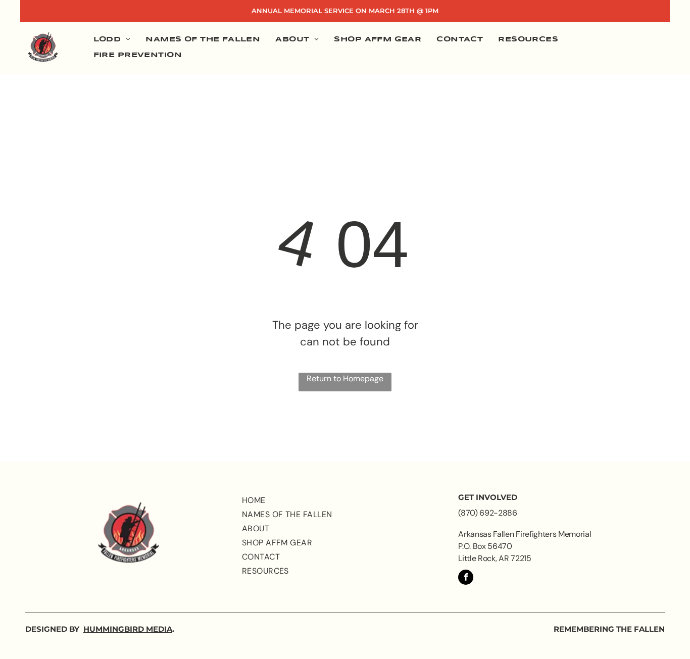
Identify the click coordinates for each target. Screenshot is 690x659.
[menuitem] (112, 40)
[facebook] (465, 578)
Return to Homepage (345, 378)
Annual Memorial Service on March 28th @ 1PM (345, 11)
